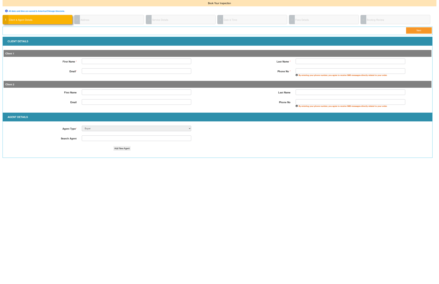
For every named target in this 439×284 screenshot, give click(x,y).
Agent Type (69, 128)
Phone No (283, 71)
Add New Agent (122, 148)
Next (419, 30)
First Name (70, 61)
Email (73, 71)
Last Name (283, 61)
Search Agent (69, 138)
